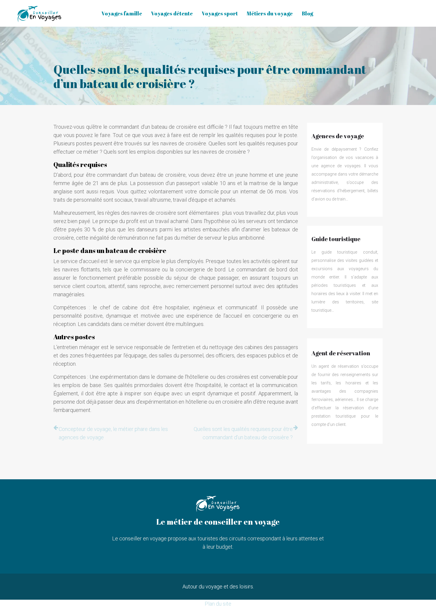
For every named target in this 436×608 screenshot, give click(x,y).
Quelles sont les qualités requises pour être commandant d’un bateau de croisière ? (243, 433)
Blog (307, 13)
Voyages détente (172, 13)
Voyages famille (121, 13)
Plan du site (218, 604)
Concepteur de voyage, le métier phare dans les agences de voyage (113, 433)
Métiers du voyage (270, 13)
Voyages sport (220, 13)
